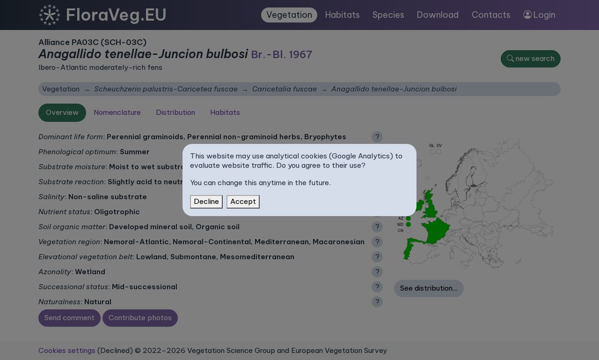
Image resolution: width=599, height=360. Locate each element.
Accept (243, 201)
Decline (206, 201)
